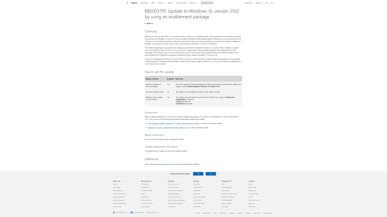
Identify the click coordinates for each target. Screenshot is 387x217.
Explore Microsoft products (119, 203)
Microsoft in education (173, 184)
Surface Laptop (116, 187)
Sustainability (251, 206)
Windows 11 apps (117, 206)
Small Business (197, 206)
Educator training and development (176, 200)
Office (153, 3)
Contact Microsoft (206, 213)
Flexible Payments (145, 206)
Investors (250, 197)
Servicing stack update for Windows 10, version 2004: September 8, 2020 (173, 123)
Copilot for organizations (119, 197)
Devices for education (173, 187)
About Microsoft (252, 187)
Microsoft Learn (225, 190)
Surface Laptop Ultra (118, 190)
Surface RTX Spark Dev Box (119, 193)
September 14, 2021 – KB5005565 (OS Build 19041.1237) (168, 127)
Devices (170, 3)
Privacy (215, 213)
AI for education (172, 206)
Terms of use (223, 213)
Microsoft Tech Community (228, 197)
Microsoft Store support (147, 190)
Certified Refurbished (146, 200)
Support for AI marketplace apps (229, 193)
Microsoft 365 (144, 3)
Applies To (149, 23)
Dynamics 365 (197, 190)
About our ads (256, 213)
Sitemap (197, 213)
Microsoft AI (196, 184)
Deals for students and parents (175, 203)
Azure (223, 184)
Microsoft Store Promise (147, 203)
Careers (250, 184)
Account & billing (181, 3)
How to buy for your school (174, 197)
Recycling (248, 213)
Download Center (145, 187)
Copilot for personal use (119, 200)
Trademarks (231, 213)
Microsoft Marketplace (227, 200)
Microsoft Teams (198, 200)
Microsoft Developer (227, 187)
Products (160, 3)
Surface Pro (115, 184)
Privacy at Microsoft (253, 193)
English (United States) (121, 212)
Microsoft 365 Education (174, 193)
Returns (143, 193)
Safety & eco (240, 213)
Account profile (144, 184)
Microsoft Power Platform (200, 197)
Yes (198, 174)
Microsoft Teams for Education (175, 190)
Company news (252, 190)
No (211, 174)
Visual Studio (225, 206)
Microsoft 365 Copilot (199, 203)
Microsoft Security (198, 187)
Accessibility (251, 203)
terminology (160, 164)
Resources (193, 3)
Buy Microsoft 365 (207, 3)
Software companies (226, 203)
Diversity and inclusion (254, 200)
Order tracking (144, 197)
